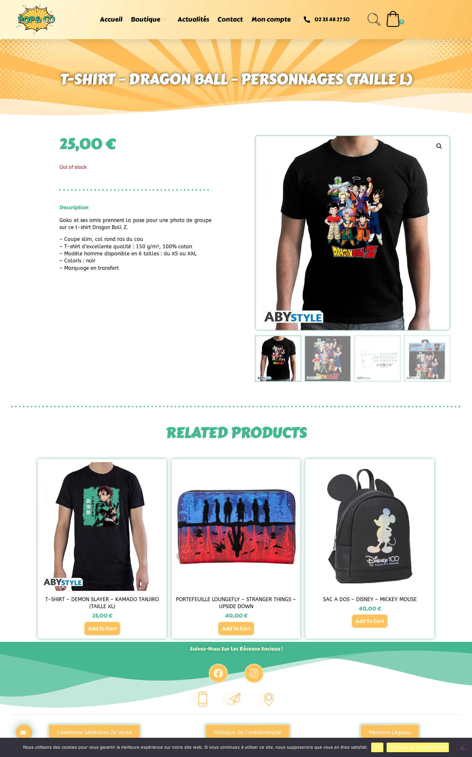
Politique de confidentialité (418, 747)
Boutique (145, 19)
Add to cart (102, 629)
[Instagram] (254, 673)
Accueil (111, 19)
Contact (230, 19)
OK (377, 747)
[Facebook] (218, 673)
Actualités (193, 19)
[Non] (461, 747)
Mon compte (271, 19)
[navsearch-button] (374, 19)
